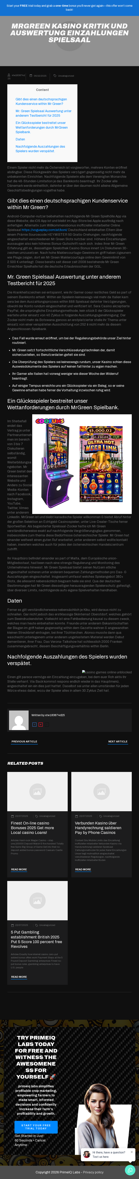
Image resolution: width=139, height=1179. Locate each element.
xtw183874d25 (55, 715)
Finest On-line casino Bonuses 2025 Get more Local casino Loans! (32, 828)
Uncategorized (66, 76)
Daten (20, 139)
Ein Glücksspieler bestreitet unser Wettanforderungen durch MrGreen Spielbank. (42, 127)
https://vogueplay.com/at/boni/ (44, 230)
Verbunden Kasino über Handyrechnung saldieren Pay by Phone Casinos (98, 828)
